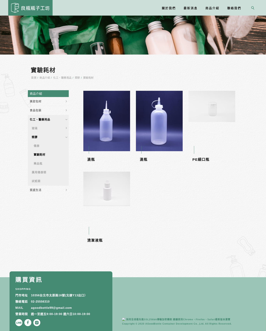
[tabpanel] (133, 35)
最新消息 (191, 8)
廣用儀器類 (39, 172)
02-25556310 (40, 301)
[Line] (19, 322)
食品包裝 (35, 110)
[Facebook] (28, 322)
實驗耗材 (88, 77)
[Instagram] (37, 322)
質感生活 (35, 190)
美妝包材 (35, 101)
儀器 (37, 145)
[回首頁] (30, 8)
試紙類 (36, 181)
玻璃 (35, 128)
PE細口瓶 (201, 160)
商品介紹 (213, 8)
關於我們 (169, 8)
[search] (253, 8)
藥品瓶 (38, 163)
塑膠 (77, 77)
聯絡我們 (234, 8)
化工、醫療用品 (62, 77)
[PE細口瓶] (211, 106)
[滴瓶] (106, 120)
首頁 (33, 77)
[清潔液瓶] (106, 188)
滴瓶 (91, 160)
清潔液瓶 (95, 240)
